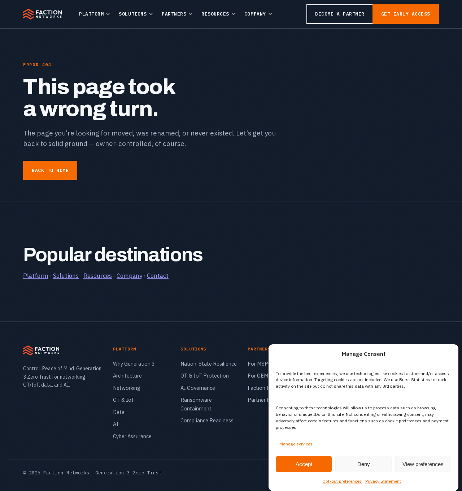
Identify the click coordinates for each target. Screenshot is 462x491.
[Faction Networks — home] (42, 14)
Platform (91, 14)
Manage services (296, 444)
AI (115, 424)
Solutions (133, 14)
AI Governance (197, 387)
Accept (304, 464)
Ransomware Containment (196, 404)
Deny (363, 464)
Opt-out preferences (342, 480)
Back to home (50, 170)
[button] (447, 354)
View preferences (423, 464)
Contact (158, 276)
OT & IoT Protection (204, 375)
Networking (126, 387)
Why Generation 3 (134, 363)
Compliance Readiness (207, 420)
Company (255, 14)
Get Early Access (405, 14)
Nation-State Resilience (208, 363)
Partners (174, 14)
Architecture (127, 375)
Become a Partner (339, 14)
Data (119, 412)
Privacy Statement (383, 480)
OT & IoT (124, 399)
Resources (215, 14)
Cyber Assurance (132, 436)
